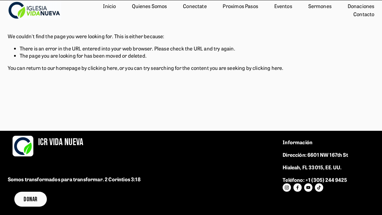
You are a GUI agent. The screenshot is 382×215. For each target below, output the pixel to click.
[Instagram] (287, 187)
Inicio (109, 5)
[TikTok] (319, 187)
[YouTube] (308, 187)
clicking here (102, 67)
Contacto (363, 13)
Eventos (283, 5)
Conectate (195, 5)
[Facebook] (297, 187)
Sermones (320, 5)
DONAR (30, 199)
